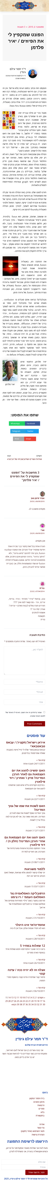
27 (12, 1001)
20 (32, 1001)
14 (9, 997)
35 (29, 1004)
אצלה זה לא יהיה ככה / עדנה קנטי (26, 972)
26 (15, 1001)
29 (6, 1001)
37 (24, 1004)
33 (35, 1004)
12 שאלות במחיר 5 (32, 945)
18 (38, 1001)
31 (41, 1004)
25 (18, 1001)
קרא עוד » (40, 760)
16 (44, 1001)
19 (35, 1001)
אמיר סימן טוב (37, 498)
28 (9, 1001)
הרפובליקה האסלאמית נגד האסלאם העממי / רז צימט (27, 895)
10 (21, 997)
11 (18, 997)
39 (18, 1004)
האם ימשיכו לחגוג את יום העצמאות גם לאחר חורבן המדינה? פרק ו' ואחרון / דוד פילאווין (27, 775)
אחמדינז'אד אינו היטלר (30, 925)
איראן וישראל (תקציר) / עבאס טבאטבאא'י (25, 744)
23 (24, 1001)
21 (29, 1001)
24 (21, 1001)
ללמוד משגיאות (34, 869)
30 (44, 1004)
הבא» (13, 1004)
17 (41, 1001)
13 (12, 997)
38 (21, 1004)
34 (32, 1004)
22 (26, 1001)
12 (15, 997)
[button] (44, 6)
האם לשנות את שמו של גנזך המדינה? (26, 807)
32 (38, 1004)
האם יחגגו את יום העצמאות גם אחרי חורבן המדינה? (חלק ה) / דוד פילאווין (24, 841)
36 (26, 1004)
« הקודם (41, 997)
